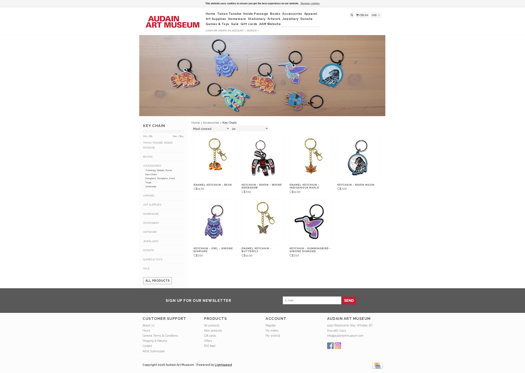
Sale (235, 24)
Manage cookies (310, 3)
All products (157, 280)
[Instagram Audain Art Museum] (337, 345)
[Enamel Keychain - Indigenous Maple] (310, 158)
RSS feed (209, 346)
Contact (147, 346)
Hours (146, 330)
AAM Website (270, 24)
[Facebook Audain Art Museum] (330, 345)
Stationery (257, 19)
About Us (148, 325)
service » (253, 30)
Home (210, 14)
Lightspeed (223, 364)
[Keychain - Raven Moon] (358, 158)
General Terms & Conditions (160, 335)
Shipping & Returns (155, 340)
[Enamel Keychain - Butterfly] (262, 222)
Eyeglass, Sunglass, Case (160, 178)
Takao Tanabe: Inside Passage (242, 14)
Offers (208, 340)
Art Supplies (216, 19)
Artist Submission (154, 351)
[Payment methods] (377, 365)
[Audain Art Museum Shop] (173, 19)
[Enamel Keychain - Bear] (214, 158)
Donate (306, 19)
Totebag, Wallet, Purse (158, 170)
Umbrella (150, 186)
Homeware (237, 19)
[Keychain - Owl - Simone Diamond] (214, 222)
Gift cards (249, 24)
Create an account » (232, 30)
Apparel (310, 14)
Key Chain (151, 174)
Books (275, 14)
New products (213, 330)
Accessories (292, 14)
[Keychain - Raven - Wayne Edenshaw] (262, 158)
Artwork (274, 19)
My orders (272, 330)
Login (209, 30)
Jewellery (290, 19)
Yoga (148, 182)
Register (271, 325)
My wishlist (273, 335)
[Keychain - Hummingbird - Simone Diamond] (310, 222)
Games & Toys (217, 24)
